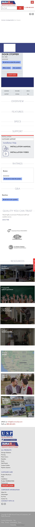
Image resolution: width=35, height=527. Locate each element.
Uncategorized (9, 20)
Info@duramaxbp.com (15, 422)
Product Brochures (6, 474)
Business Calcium (20, 525)
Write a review (7, 68)
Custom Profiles (5, 465)
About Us (3, 492)
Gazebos (3, 459)
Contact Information (6, 520)
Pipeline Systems (5, 467)
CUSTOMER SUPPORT (9, 139)
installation (6, 136)
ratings (17, 94)
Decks (2, 461)
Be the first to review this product (12, 63)
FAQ (2, 476)
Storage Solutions (6, 452)
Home (2, 20)
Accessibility (13, 522)
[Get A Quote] (17, 394)
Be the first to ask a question (10, 199)
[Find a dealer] (17, 371)
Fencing (3, 454)
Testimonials (4, 483)
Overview (6, 91)
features (17, 91)
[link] (5, 59)
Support (6, 94)
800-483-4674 (30, 7)
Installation (4, 479)
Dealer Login (7, 485)
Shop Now (12, 75)
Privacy (7, 522)
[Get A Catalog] (17, 417)
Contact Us (4, 498)
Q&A (28, 94)
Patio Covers (4, 457)
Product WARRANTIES (7, 481)
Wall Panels (4, 463)
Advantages (4, 494)
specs (28, 91)
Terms (19, 522)
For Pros (3, 496)
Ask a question (17, 68)
